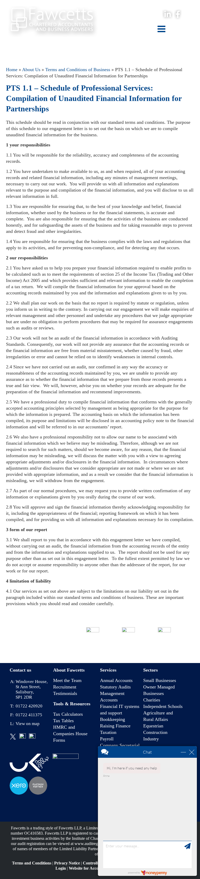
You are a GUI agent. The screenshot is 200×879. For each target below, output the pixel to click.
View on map (28, 723)
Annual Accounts (116, 680)
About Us (31, 69)
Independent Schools (163, 706)
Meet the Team (67, 680)
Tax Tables (63, 720)
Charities (151, 699)
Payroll (107, 738)
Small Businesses (159, 680)
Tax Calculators (68, 714)
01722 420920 (93, 647)
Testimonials (65, 693)
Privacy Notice (67, 863)
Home (11, 69)
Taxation (108, 732)
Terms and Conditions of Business (77, 69)
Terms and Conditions (31, 863)
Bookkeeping (112, 719)
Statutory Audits (115, 686)
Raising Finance (115, 725)
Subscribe (164, 647)
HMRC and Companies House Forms (70, 734)
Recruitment (64, 686)
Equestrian (153, 725)
